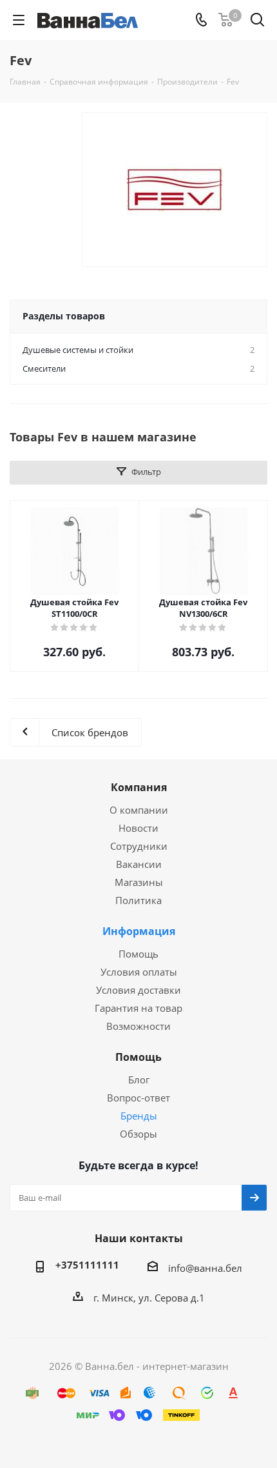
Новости (138, 827)
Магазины (139, 882)
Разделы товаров (64, 316)
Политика (138, 900)
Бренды (138, 1115)
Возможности (138, 1026)
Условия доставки (138, 989)
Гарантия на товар (138, 1007)
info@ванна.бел (205, 1268)
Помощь (138, 953)
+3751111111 (87, 1264)
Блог (138, 1079)
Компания (139, 787)
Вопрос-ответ (138, 1097)
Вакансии (139, 864)
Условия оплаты (138, 971)
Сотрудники (138, 846)
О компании (139, 809)
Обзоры (138, 1133)
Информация (138, 931)
